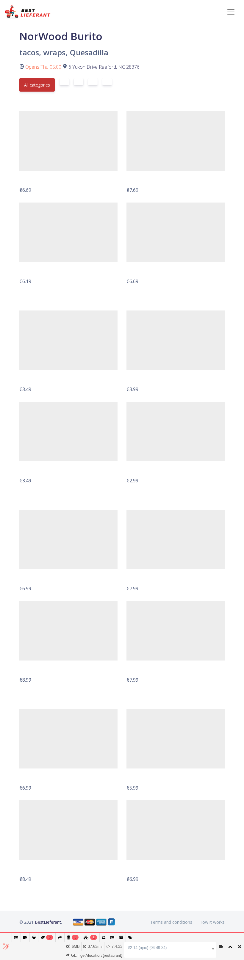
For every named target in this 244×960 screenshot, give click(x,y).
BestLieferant (48, 922)
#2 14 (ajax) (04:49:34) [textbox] (147, 947)
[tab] (64, 81)
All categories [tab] (37, 85)
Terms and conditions (171, 922)
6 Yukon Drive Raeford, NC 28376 (104, 67)
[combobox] (170, 948)
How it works (212, 922)
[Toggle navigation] (231, 12)
